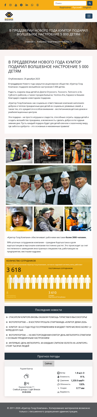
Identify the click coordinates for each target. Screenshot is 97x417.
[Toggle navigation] (88, 16)
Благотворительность (60, 41)
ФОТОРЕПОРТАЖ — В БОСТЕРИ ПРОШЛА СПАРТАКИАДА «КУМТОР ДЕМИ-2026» (48, 322)
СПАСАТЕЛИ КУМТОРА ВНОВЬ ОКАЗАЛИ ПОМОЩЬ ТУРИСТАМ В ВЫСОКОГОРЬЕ (48, 317)
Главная (29, 41)
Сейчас (48, 363)
